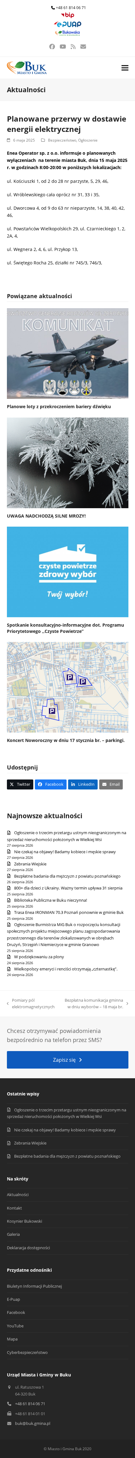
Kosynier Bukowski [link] (24, 1221)
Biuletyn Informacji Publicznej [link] (34, 1286)
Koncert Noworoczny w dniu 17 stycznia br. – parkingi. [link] (66, 740)
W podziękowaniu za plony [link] (39, 956)
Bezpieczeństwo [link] (62, 140)
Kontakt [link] (14, 1208)
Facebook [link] (16, 1312)
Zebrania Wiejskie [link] (30, 864)
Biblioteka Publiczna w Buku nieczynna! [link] (50, 900)
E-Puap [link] (13, 1299)
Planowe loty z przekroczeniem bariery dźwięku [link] (59, 406)
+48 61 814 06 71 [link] (71, 7)
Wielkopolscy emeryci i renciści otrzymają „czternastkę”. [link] (65, 969)
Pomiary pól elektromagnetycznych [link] (31, 1003)
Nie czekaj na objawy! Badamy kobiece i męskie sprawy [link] (65, 851)
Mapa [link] (12, 1339)
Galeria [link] (13, 1234)
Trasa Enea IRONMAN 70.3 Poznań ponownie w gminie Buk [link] (69, 912)
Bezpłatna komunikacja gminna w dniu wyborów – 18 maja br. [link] (92, 1003)
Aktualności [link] (18, 1194)
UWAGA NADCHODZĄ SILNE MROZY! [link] (46, 516)
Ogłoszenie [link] (88, 140)
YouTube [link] (15, 1326)
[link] (67, 16)
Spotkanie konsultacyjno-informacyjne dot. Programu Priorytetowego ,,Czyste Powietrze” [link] (65, 628)
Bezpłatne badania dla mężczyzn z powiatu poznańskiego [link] (67, 876)
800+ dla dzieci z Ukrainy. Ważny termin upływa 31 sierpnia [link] (68, 888)
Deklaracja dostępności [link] (28, 1247)
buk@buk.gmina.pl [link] (32, 1423)
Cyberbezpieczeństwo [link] (27, 1352)
